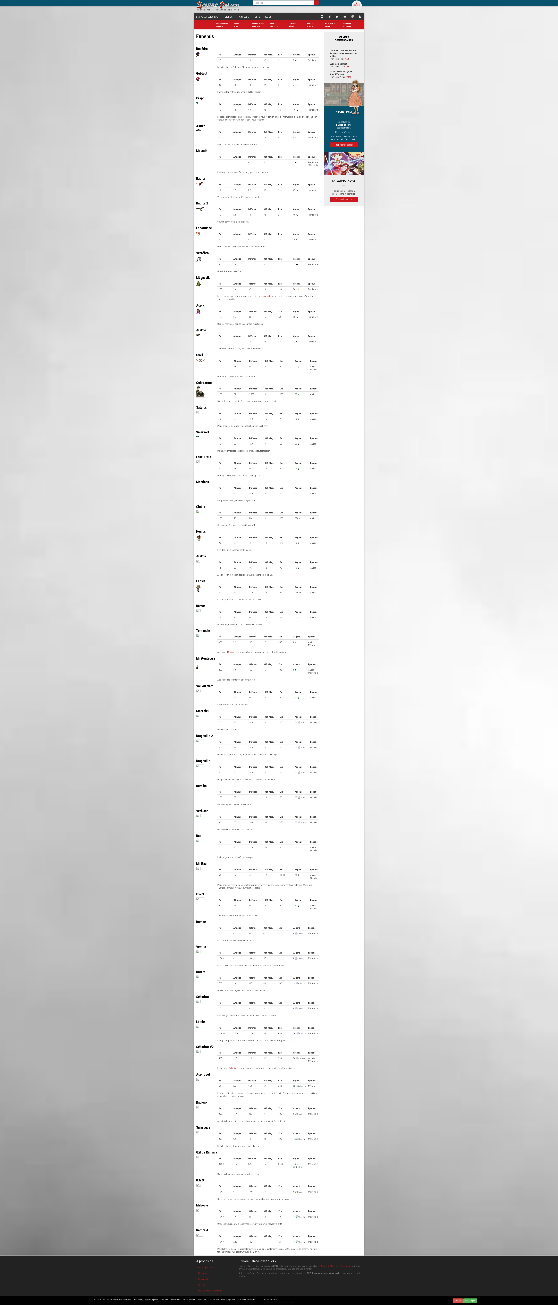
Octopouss (233, 652)
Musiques (311, 27)
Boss (236, 27)
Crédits (201, 1285)
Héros (236, 24)
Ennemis (219, 27)
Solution (256, 27)
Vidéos (229, 16)
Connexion (356, 5)
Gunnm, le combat (338, 64)
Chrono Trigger (344, 1266)
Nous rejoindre (205, 1267)
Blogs (267, 16)
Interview (347, 27)
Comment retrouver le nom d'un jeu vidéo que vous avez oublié (343, 53)
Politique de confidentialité (210, 1291)
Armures (292, 24)
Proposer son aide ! (344, 145)
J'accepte (457, 1301)
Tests (256, 16)
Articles (244, 16)
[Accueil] (222, 5)
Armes (273, 24)
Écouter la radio (343, 199)
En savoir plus (470, 1301)
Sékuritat (233, 1068)
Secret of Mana (328, 1266)
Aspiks (268, 296)
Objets (310, 24)
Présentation (222, 24)
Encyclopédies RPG (207, 16)
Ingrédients (330, 24)
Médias (291, 27)
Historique (203, 1273)
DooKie (348, 77)
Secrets (274, 27)
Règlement (203, 1279)
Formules (347, 24)
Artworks (329, 27)
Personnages (258, 24)
